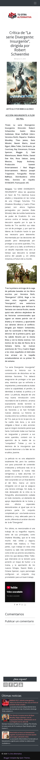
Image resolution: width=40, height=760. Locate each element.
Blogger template (10, 758)
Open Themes (24, 758)
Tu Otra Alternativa (15, 754)
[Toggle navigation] (35, 3)
